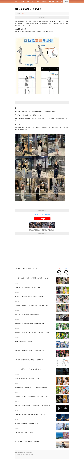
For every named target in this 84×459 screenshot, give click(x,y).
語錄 (33, 1)
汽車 (28, 1)
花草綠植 (44, 1)
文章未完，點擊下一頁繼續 (42, 214)
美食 (38, 1)
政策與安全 (20, 454)
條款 (24, 454)
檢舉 (23, 13)
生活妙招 (22, 1)
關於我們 (16, 454)
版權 (28, 454)
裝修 (62, 1)
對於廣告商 (31, 454)
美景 (57, 1)
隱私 (26, 454)
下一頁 (42, 218)
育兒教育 (51, 1)
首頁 (16, 1)
